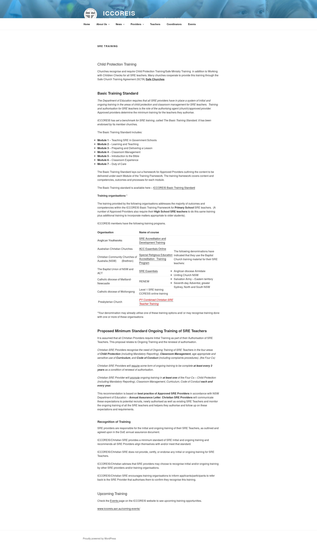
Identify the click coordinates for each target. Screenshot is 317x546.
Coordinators (174, 24)
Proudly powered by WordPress (99, 538)
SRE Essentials (148, 271)
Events (192, 24)
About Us (101, 24)
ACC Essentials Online (152, 249)
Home (87, 24)
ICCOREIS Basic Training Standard (174, 188)
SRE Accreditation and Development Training (152, 240)
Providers (136, 24)
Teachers (155, 24)
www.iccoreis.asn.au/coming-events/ (118, 509)
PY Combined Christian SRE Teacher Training (156, 302)
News (119, 24)
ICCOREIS (119, 13)
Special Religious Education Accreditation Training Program (156, 259)
